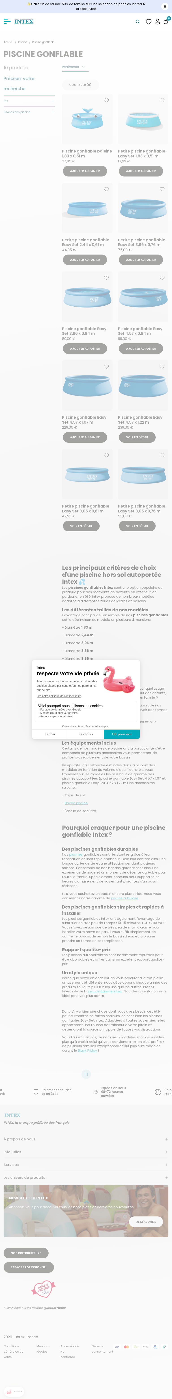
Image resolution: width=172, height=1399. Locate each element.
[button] (157, 21)
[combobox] (137, 21)
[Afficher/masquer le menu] (7, 21)
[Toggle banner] (164, 6)
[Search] (137, 21)
